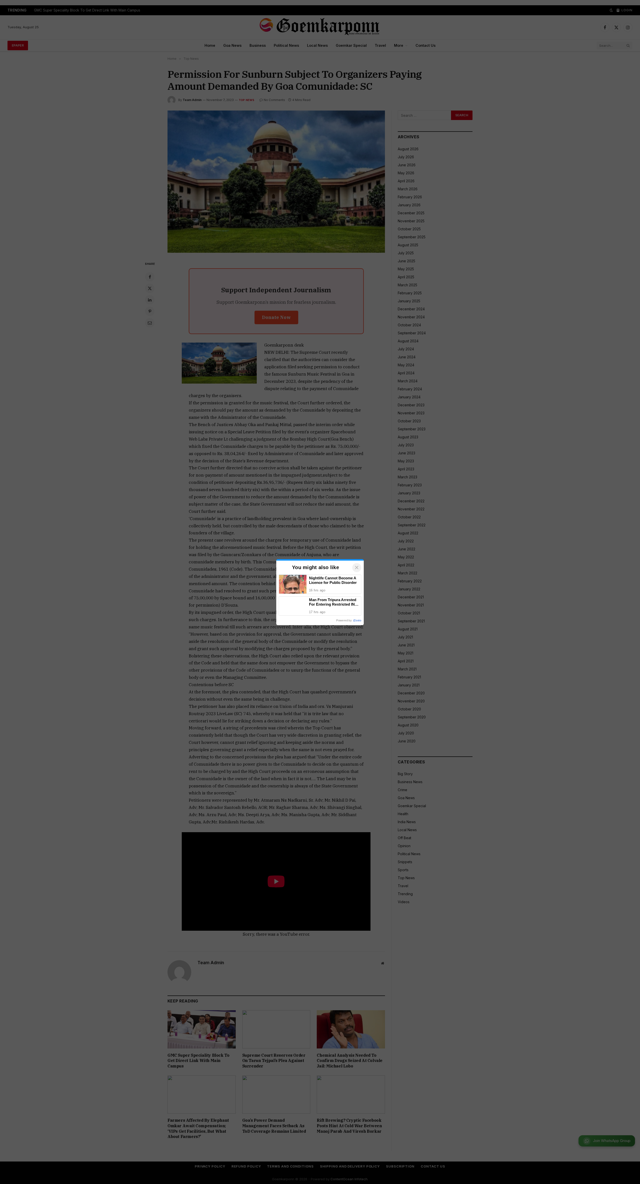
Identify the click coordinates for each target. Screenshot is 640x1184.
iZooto (357, 620)
